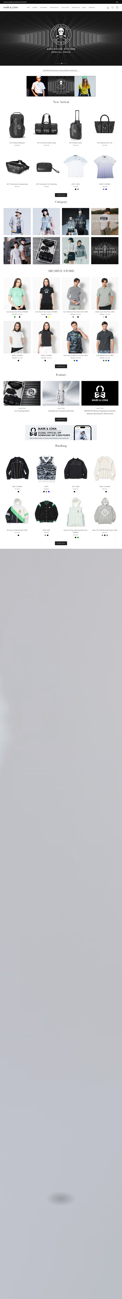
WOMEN (34, 7)
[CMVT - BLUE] (49, 492)
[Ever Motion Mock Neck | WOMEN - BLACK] (46, 317)
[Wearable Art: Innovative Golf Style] (61, 393)
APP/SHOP (92, 7)
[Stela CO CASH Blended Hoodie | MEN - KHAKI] (107, 535)
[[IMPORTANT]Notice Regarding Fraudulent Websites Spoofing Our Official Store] (99, 393)
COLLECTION (65, 7)
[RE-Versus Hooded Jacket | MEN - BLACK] (18, 535)
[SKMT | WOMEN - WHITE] (103, 492)
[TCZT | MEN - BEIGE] (77, 492)
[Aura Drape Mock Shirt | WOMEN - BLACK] (19, 317)
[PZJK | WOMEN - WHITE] (16, 492)
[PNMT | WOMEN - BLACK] (45, 360)
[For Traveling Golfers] (22, 393)
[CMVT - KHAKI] (46, 492)
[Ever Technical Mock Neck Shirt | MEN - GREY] (73, 317)
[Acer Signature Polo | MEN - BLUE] (108, 360)
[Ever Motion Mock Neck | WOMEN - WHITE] (44, 317)
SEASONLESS (76, 7)
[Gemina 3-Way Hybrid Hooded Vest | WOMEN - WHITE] (73, 537)
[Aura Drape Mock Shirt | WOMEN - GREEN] (15, 317)
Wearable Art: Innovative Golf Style (61, 411)
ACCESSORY (43, 7)
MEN (28, 7)
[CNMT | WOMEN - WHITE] (16, 360)
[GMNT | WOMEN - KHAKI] (103, 189)
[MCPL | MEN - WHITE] (73, 189)
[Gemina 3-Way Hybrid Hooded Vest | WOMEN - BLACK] (75, 537)
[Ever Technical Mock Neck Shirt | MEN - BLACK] (78, 317)
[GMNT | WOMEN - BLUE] (106, 189)
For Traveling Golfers (22, 411)
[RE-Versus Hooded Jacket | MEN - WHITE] (16, 535)
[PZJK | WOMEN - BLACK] (18, 492)
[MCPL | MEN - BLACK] (75, 189)
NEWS (84, 7)
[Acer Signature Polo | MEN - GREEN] (106, 360)
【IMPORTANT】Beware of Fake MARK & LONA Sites (60, 70)
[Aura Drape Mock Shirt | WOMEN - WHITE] (17, 317)
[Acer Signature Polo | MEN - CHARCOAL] (103, 360)
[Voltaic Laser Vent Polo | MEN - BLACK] (106, 317)
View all (61, 195)
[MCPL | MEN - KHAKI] (78, 189)
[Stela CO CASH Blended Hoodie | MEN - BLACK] (105, 535)
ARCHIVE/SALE (54, 7)
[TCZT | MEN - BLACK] (74, 492)
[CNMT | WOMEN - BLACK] (18, 360)
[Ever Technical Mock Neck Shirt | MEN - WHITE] (75, 317)
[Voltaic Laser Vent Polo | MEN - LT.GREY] (103, 317)
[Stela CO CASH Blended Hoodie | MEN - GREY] (102, 535)
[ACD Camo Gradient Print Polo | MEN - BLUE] (77, 360)
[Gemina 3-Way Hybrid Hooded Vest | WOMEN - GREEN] (78, 537)
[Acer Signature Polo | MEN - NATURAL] (101, 360)
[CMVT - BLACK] (44, 492)
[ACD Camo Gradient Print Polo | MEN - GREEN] (74, 360)
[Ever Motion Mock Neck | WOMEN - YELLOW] (49, 317)
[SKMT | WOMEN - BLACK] (106, 492)
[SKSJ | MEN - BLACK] (47, 535)
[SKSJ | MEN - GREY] (45, 535)
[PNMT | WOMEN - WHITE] (47, 360)
